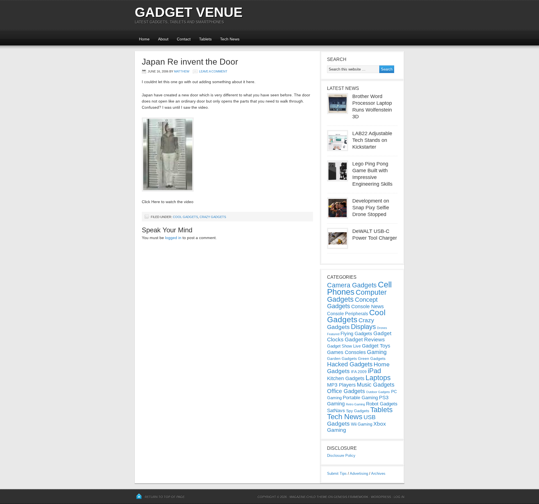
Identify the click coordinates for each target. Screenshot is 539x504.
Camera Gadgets (352, 285)
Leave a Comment (213, 71)
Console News (367, 306)
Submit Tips (337, 473)
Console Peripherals (347, 313)
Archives (378, 473)
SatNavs (336, 410)
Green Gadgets (371, 358)
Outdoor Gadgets (378, 392)
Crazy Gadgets (213, 217)
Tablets (205, 39)
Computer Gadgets (357, 295)
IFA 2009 (359, 371)
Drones (382, 328)
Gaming (377, 352)
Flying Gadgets (356, 333)
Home (144, 39)
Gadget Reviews (365, 339)
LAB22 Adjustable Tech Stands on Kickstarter (372, 140)
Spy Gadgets (357, 410)
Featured (333, 334)
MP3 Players (341, 385)
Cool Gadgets (185, 217)
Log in (399, 496)
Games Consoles (346, 352)
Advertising (359, 473)
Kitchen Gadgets (345, 378)
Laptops (378, 378)
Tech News (229, 39)
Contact (184, 39)
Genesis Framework (351, 496)
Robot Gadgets (382, 404)
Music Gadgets (375, 385)
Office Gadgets (346, 391)
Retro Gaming (355, 404)
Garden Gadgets (342, 358)
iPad (374, 370)
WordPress (381, 496)
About (163, 39)
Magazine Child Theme (308, 496)
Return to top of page (164, 496)
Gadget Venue (189, 12)
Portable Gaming (360, 397)
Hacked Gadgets (350, 364)
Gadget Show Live (344, 346)
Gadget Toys (376, 346)
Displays (363, 326)
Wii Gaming (361, 424)
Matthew (181, 71)
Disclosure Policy (341, 455)
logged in (173, 237)
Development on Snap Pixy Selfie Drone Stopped (370, 207)
